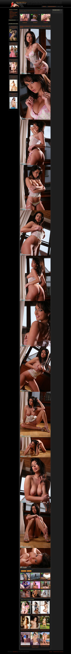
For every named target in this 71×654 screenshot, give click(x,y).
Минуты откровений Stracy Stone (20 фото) (35, 615)
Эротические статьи (13, 15)
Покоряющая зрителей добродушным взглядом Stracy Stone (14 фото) (35, 630)
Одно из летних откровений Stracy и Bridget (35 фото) (44, 646)
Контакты (50, 651)
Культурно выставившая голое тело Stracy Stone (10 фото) (25, 630)
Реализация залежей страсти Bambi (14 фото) (13, 60)
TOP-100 (44, 6)
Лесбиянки (12, 16)
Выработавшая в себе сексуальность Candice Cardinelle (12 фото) (35, 646)
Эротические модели (13, 12)
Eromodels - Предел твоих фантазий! (25, 10)
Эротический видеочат (52, 6)
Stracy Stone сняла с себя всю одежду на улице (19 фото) (45, 630)
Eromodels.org (15, 651)
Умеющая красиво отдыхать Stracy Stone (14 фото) (44, 615)
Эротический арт (13, 13)
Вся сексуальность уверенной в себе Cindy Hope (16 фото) (25, 646)
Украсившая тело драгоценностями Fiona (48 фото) (13, 27)
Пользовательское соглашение (58, 651)
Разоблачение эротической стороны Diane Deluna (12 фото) (13, 44)
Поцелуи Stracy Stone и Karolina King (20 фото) (25, 615)
